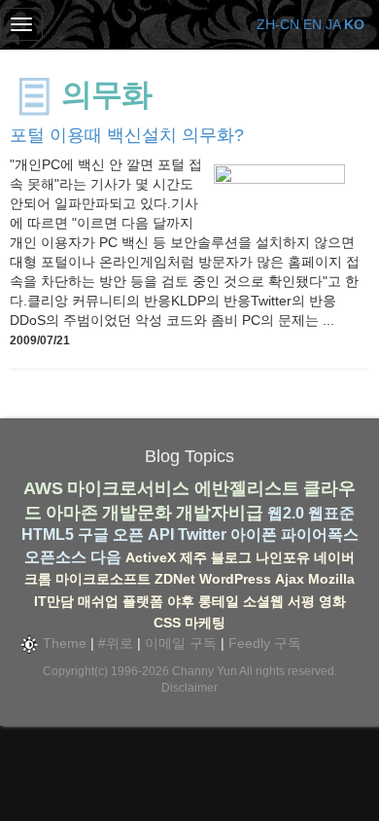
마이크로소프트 (103, 579)
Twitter (202, 534)
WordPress (235, 579)
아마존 (72, 512)
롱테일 (218, 601)
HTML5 (47, 534)
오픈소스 (55, 557)
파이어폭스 (320, 534)
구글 (93, 534)
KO (354, 24)
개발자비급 (219, 512)
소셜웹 (263, 601)
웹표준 (331, 513)
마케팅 (205, 622)
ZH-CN (278, 24)
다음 (105, 557)
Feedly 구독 (264, 643)
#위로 (115, 643)
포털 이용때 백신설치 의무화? (127, 135)
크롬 (38, 579)
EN (312, 24)
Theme (62, 643)
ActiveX (150, 557)
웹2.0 (285, 513)
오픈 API (143, 534)
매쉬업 (98, 601)
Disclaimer (189, 688)
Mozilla (331, 579)
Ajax (289, 579)
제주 (193, 557)
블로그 (231, 557)
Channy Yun (204, 671)
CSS (167, 622)
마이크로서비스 (128, 488)
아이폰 (253, 534)
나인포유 (283, 557)
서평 (301, 601)
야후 (180, 601)
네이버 (334, 557)
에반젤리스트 (246, 488)
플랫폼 (142, 601)
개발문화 (137, 512)
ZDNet (175, 579)
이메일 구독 (181, 643)
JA (333, 24)
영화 (332, 601)
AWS (43, 488)
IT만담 (54, 601)
